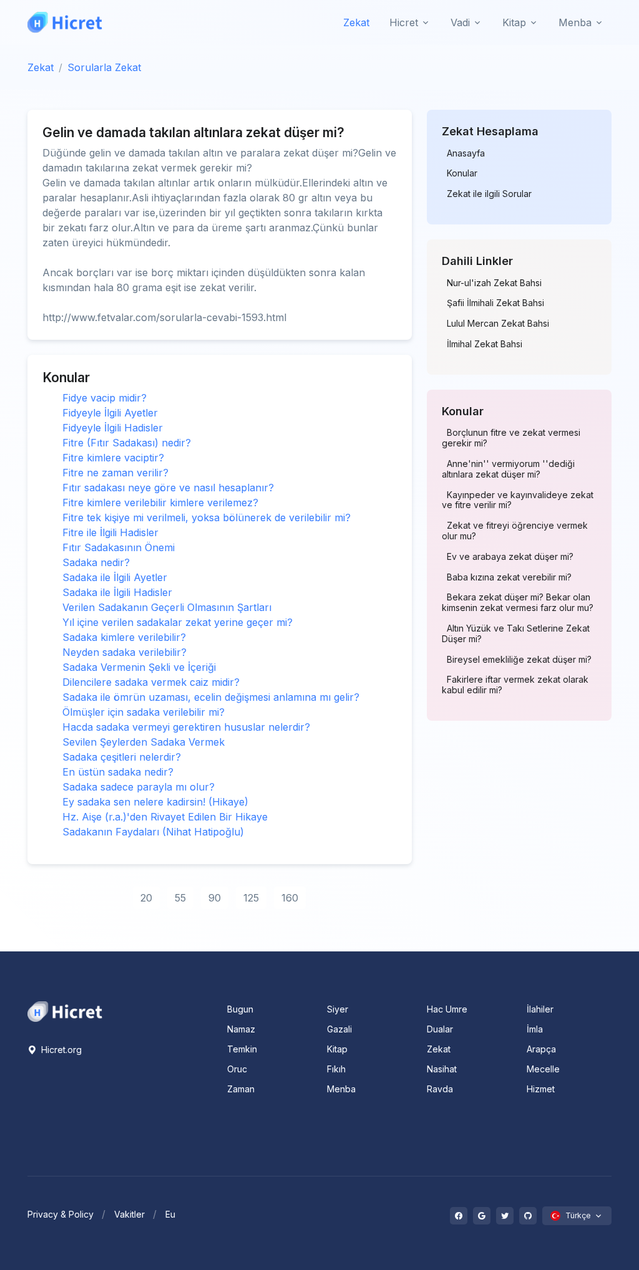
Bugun (240, 1009)
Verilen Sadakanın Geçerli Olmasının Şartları (166, 607)
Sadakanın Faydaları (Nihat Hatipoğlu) (153, 831)
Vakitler (129, 1214)
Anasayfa (466, 153)
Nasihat (442, 1069)
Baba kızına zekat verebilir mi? (509, 577)
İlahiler (540, 1009)
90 (214, 898)
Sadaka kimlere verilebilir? (124, 637)
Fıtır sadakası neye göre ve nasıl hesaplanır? (168, 487)
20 (146, 898)
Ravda (440, 1089)
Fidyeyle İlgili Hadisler (112, 427)
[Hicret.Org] (64, 22)
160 (289, 898)
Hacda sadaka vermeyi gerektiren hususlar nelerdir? (186, 727)
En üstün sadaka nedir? (117, 772)
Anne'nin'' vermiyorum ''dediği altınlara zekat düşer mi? (508, 469)
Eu (170, 1214)
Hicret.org (60, 1049)
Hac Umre (447, 1009)
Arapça (541, 1049)
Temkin (242, 1049)
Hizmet (541, 1089)
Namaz (241, 1029)
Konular (462, 173)
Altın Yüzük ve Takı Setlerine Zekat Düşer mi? (516, 633)
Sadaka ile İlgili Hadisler (117, 592)
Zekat (356, 22)
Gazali (339, 1029)
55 (180, 898)
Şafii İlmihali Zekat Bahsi (495, 303)
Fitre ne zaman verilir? (115, 472)
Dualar (440, 1029)
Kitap (337, 1049)
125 (251, 898)
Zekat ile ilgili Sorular (489, 194)
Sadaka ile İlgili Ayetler (114, 577)
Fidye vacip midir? (104, 398)
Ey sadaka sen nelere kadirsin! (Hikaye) (155, 802)
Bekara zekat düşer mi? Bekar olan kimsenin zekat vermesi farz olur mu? (517, 602)
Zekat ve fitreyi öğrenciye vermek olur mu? (515, 531)
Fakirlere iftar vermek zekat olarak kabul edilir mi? (515, 685)
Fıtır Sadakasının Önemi (118, 547)
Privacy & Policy (60, 1214)
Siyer (337, 1009)
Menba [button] (575, 22)
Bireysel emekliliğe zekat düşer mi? (519, 660)
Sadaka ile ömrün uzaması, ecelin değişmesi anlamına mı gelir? (210, 697)
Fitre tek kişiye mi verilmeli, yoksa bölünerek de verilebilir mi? (206, 517)
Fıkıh (336, 1069)
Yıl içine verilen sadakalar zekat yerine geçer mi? (177, 622)
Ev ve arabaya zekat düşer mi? (510, 557)
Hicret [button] (403, 22)
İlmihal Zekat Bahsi (484, 344)
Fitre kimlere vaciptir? (113, 457)
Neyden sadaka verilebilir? (124, 652)
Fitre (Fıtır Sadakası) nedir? (126, 442)
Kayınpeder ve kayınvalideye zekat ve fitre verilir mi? (517, 500)
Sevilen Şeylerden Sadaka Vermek (143, 742)
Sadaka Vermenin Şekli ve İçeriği (139, 667)
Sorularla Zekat (104, 67)
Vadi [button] (460, 22)
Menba (341, 1089)
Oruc (237, 1069)
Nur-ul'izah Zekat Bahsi (494, 283)
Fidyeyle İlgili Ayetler (110, 412)
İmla (535, 1029)
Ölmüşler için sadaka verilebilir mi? (143, 712)
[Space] (64, 1010)
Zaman (241, 1089)
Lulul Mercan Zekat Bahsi (498, 324)
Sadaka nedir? (96, 562)
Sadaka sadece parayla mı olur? (138, 787)
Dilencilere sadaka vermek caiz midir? (151, 682)
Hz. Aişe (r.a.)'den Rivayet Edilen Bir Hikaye (165, 817)
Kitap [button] (514, 22)
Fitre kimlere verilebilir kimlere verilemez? (160, 502)
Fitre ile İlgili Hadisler (110, 532)
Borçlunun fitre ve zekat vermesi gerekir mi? (511, 438)
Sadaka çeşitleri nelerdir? (121, 757)
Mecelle (543, 1069)
